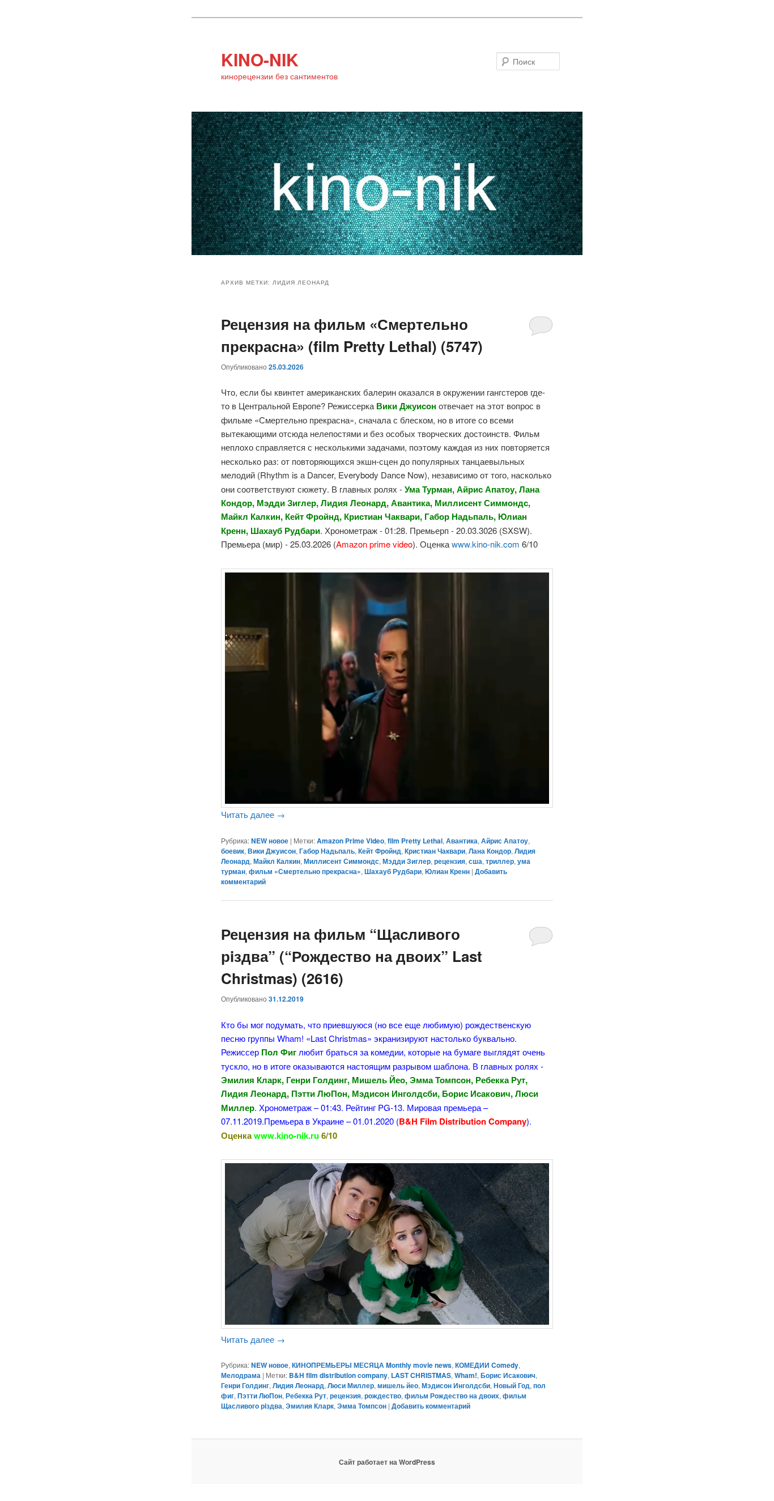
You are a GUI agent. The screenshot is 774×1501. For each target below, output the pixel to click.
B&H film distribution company (338, 1375)
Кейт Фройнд (379, 851)
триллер (500, 861)
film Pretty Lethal (415, 841)
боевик (232, 851)
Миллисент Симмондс (341, 861)
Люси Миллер (351, 1385)
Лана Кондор (490, 851)
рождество (382, 1395)
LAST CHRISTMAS (421, 1375)
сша (475, 861)
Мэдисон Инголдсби (456, 1385)
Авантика (462, 841)
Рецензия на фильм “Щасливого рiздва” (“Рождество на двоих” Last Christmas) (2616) (351, 956)
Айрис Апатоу (504, 841)
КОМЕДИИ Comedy (486, 1365)
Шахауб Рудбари (393, 871)
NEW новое (269, 841)
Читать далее (253, 814)
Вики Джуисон (272, 851)
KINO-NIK (260, 59)
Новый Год (512, 1385)
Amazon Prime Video (350, 841)
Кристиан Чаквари (435, 851)
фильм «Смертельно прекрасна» (305, 871)
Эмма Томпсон (361, 1406)
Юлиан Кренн (447, 871)
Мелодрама (241, 1375)
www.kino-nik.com (486, 544)
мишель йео (397, 1385)
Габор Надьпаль (327, 851)
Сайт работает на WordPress (387, 1462)
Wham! (465, 1375)
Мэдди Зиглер (406, 861)
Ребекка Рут (306, 1395)
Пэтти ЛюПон (259, 1395)
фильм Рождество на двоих (452, 1395)
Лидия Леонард (298, 1385)
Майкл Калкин (276, 861)
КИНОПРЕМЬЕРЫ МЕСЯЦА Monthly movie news (372, 1365)
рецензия (449, 861)
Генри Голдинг (245, 1385)
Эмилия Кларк (310, 1406)
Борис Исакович (507, 1375)
